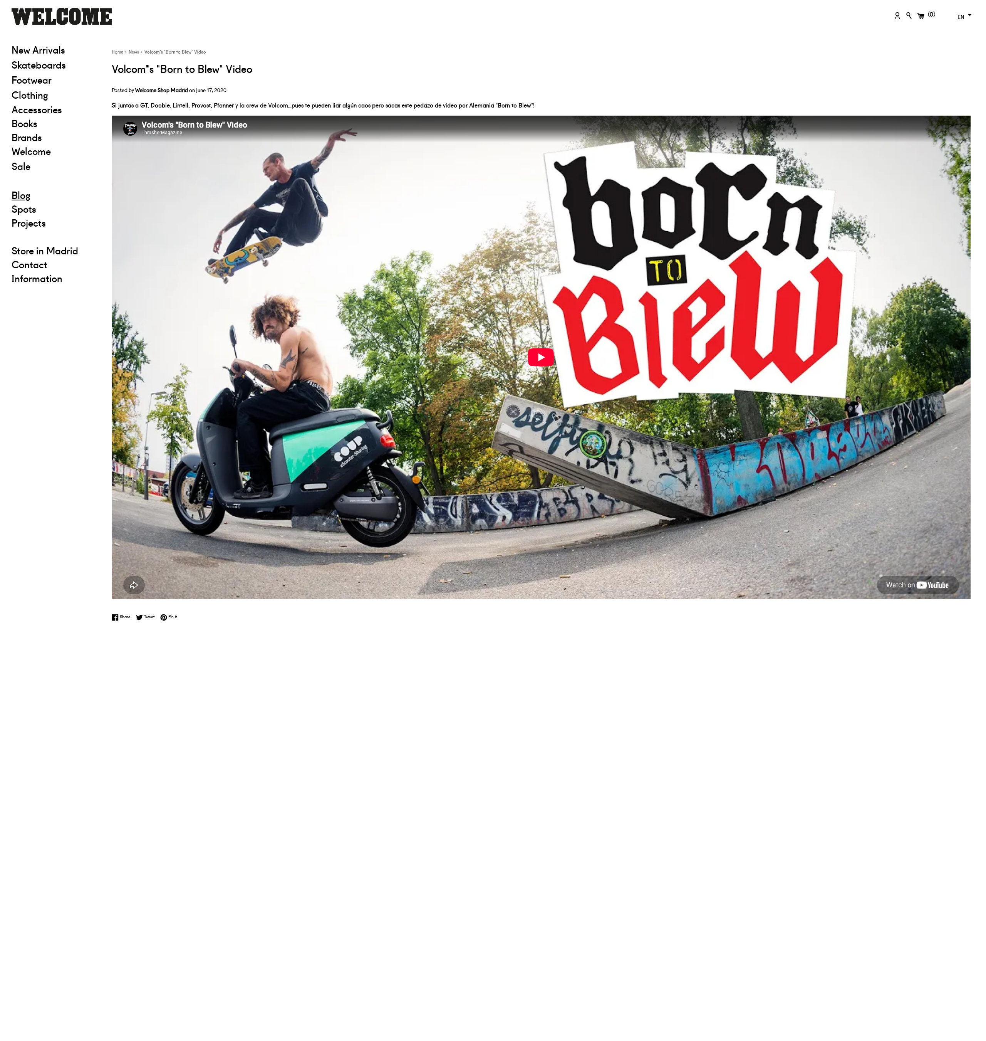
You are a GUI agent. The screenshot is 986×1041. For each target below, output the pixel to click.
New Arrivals (38, 49)
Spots (24, 208)
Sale (56, 165)
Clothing (56, 94)
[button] (963, 15)
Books (24, 123)
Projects (29, 222)
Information (37, 278)
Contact (29, 264)
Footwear (32, 79)
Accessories (37, 109)
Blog (21, 195)
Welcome (31, 151)
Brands (27, 137)
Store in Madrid (45, 250)
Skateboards (56, 64)
